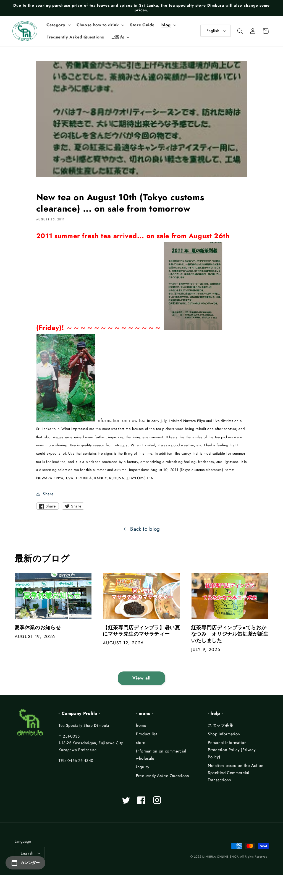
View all (141, 678)
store (140, 742)
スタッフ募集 (221, 725)
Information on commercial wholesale (161, 754)
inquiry (142, 767)
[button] (58, 25)
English (212, 30)
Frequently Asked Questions (162, 776)
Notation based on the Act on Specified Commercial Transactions (236, 772)
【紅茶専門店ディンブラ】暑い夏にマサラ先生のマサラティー (141, 630)
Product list (146, 734)
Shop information (224, 734)
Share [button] (48, 494)
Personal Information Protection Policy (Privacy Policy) (231, 749)
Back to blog (145, 529)
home (141, 725)
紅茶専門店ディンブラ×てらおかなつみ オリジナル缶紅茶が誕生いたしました (229, 634)
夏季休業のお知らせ (38, 627)
